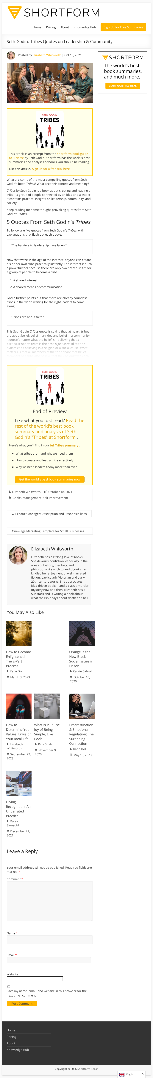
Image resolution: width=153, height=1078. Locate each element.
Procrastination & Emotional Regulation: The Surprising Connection (81, 734)
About (64, 27)
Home (37, 27)
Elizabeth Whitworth (47, 55)
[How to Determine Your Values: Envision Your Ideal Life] (19, 695)
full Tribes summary (64, 445)
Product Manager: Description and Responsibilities (49, 514)
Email (12, 955)
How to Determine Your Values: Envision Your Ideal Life (19, 732)
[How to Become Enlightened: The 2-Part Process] (19, 622)
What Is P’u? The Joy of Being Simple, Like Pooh (47, 732)
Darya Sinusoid (13, 823)
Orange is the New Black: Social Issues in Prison (81, 659)
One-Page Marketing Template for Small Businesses (50, 531)
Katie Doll (16, 671)
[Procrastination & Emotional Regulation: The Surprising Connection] (82, 695)
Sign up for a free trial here (51, 169)
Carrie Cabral (82, 671)
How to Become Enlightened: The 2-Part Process (18, 659)
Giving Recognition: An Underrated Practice (18, 809)
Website (12, 974)
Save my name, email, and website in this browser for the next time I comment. (47, 993)
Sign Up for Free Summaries (123, 27)
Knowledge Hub (85, 27)
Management (32, 498)
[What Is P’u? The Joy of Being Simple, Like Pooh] (47, 695)
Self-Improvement (55, 498)
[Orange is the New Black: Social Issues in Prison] (82, 622)
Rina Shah (45, 744)
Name (12, 933)
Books (17, 498)
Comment (15, 879)
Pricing (51, 27)
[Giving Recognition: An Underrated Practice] (19, 772)
